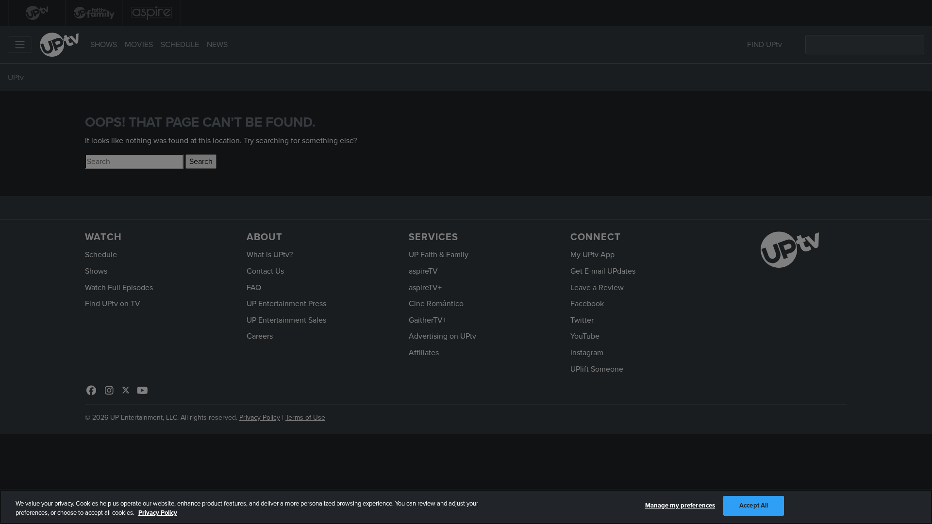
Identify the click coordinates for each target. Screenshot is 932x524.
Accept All (753, 505)
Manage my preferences (680, 505)
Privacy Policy (157, 513)
